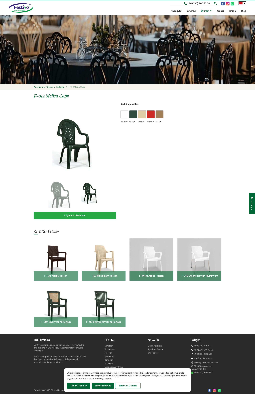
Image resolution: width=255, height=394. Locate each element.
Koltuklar (109, 346)
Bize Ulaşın (251, 203)
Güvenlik (154, 340)
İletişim (232, 10)
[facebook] (223, 3)
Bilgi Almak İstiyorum (75, 215)
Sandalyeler (110, 349)
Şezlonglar (109, 356)
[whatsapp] (232, 3)
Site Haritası (153, 353)
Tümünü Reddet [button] (103, 385)
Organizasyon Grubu (114, 367)
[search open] (215, 3)
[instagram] (228, 3)
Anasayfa (176, 10)
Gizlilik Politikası (155, 346)
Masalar (108, 353)
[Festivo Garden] (21, 8)
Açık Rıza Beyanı (155, 349)
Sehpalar (109, 360)
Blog (243, 10)
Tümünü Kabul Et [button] (78, 385)
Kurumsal (191, 10)
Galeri (220, 10)
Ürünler (205, 10)
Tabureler (109, 363)
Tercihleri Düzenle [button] (128, 385)
